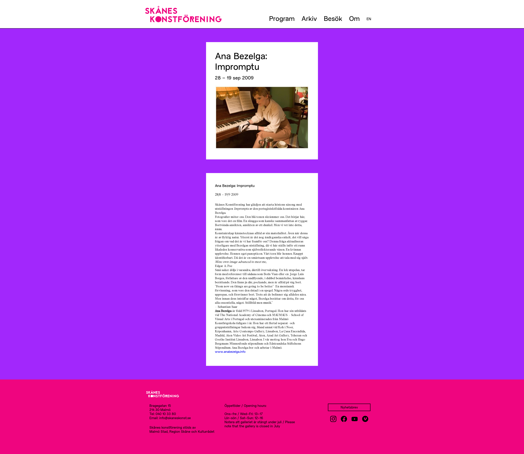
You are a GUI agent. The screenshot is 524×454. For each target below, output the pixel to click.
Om (354, 18)
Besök (333, 18)
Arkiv (309, 18)
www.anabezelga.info (230, 351)
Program (282, 18)
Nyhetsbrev (349, 407)
